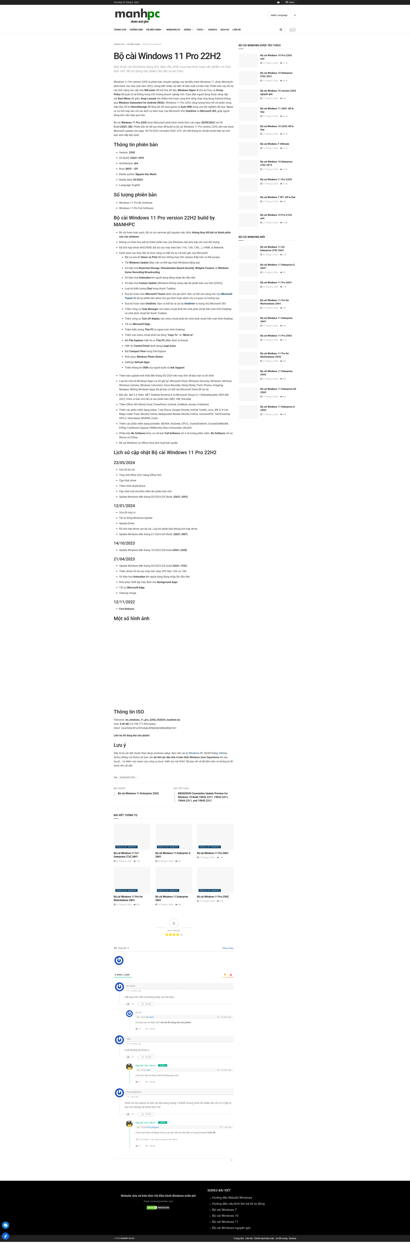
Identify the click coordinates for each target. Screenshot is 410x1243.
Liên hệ (249, 1238)
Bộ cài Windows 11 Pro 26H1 (213, 853)
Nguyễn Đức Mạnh (145, 1065)
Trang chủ (120, 29)
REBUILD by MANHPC (152, 44)
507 (179, 861)
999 (284, 379)
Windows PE (196, 753)
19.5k (285, 134)
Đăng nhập (227, 948)
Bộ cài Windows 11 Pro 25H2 (213, 896)
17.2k (285, 148)
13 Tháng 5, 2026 (207, 857)
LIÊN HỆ (237, 29)
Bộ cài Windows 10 (225, 1216)
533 (137, 904)
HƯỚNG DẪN (136, 29)
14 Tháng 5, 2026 (270, 98)
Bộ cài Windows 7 (224, 1210)
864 (284, 396)
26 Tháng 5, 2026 (123, 861)
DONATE (212, 29)
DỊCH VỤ (225, 29)
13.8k (285, 222)
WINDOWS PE (173, 29)
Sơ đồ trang (281, 1238)
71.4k (285, 63)
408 (284, 414)
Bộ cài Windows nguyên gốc (231, 1228)
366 (179, 904)
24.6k (285, 116)
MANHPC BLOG (127, 1238)
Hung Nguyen (153, 1127)
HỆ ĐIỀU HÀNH (153, 29)
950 (284, 361)
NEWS (292, 2)
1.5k (138, 861)
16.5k (285, 169)
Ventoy (223, 753)
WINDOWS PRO (127, 777)
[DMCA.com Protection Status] (158, 1207)
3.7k (221, 901)
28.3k (285, 80)
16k (284, 201)
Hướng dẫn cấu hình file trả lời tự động (238, 1204)
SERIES (187, 29)
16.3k (285, 183)
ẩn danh (150, 1017)
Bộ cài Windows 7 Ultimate (274, 143)
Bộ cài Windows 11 (225, 1222)
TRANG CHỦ (119, 44)
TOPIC (200, 29)
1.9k (221, 857)
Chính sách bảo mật (264, 1238)
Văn (148, 1070)
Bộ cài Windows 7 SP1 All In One (277, 197)
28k (284, 98)
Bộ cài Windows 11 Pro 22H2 (276, 179)
